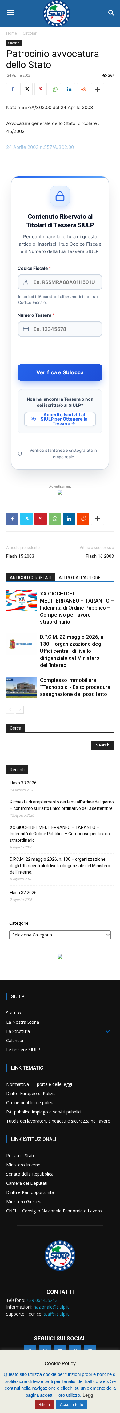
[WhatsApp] (55, 89)
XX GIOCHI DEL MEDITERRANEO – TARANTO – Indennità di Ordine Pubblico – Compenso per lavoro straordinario (77, 608)
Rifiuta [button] (44, 1404)
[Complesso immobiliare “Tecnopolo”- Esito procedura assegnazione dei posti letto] (21, 687)
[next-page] (20, 710)
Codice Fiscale (34, 268)
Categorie (19, 923)
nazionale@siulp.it (51, 1307)
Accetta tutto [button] (71, 1404)
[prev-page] (10, 710)
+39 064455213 (42, 1300)
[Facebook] (12, 89)
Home (11, 33)
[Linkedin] (69, 89)
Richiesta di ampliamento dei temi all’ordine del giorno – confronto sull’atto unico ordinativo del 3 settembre (62, 805)
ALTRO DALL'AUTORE (80, 577)
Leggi (88, 1395)
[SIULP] (60, 13)
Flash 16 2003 (100, 556)
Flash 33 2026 (23, 782)
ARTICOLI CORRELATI (30, 577)
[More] (97, 89)
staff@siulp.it (56, 1314)
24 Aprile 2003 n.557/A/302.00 (40, 147)
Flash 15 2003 (20, 556)
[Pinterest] (40, 89)
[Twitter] (26, 89)
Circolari (30, 33)
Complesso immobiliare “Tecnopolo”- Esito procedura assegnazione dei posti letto (75, 687)
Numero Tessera (36, 315)
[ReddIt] (83, 89)
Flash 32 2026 (23, 892)
